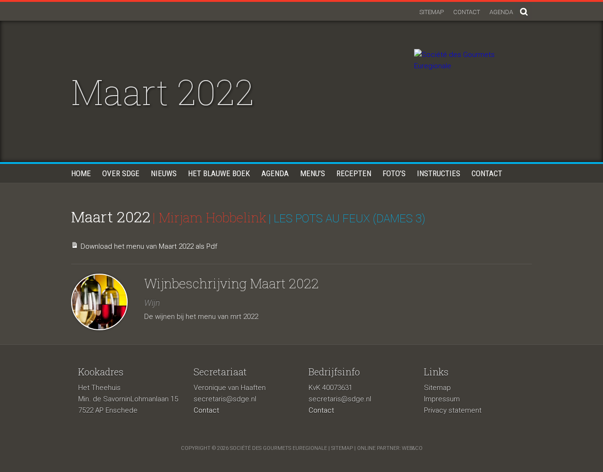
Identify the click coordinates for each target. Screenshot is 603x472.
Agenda (501, 12)
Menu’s (312, 173)
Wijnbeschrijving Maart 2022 (231, 283)
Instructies (438, 173)
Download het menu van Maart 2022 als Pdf (149, 246)
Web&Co (412, 448)
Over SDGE (120, 173)
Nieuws (164, 173)
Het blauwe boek (219, 173)
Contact (466, 12)
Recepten (353, 173)
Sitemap (431, 12)
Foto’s (394, 173)
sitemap (342, 448)
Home (81, 173)
